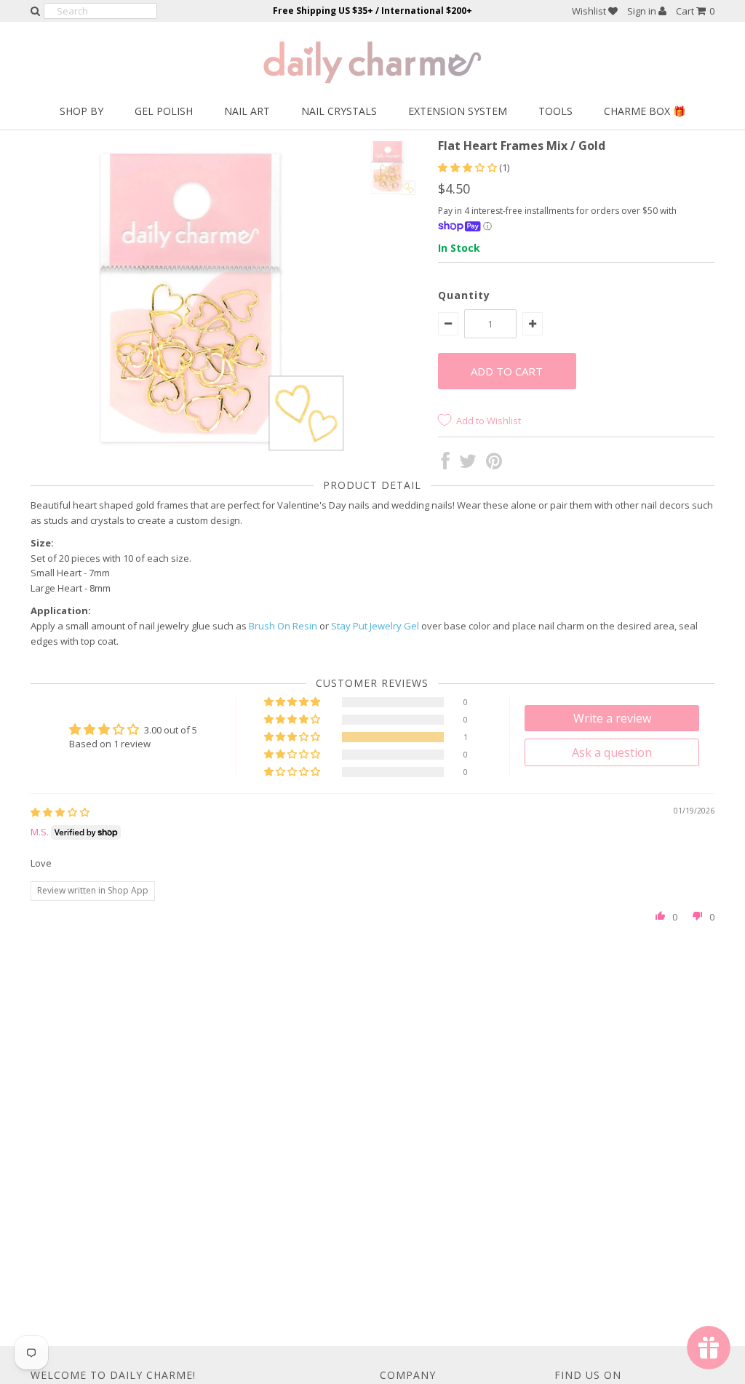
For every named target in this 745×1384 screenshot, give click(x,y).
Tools (555, 111)
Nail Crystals (339, 111)
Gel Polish (164, 111)
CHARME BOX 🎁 (644, 111)
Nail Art (247, 111)
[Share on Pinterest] (494, 464)
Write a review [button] (612, 718)
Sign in (642, 10)
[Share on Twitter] (468, 464)
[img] (60, 812)
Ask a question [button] (612, 752)
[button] (468, 167)
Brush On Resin (283, 625)
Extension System (457, 111)
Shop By (81, 111)
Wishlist (590, 10)
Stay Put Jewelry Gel (375, 625)
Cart (695, 10)
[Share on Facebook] (446, 464)
